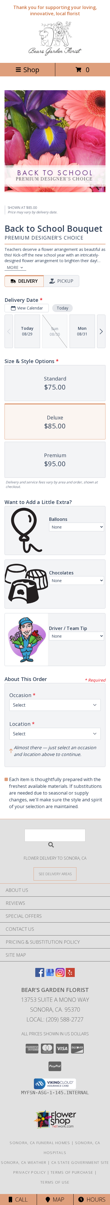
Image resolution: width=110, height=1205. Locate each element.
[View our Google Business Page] (49, 975)
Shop (31, 69)
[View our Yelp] (70, 975)
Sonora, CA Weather (23, 1162)
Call (20, 1199)
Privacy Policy (29, 1172)
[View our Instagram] (60, 975)
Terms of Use (55, 1182)
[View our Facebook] (39, 975)
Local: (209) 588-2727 (55, 1019)
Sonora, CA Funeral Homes (40, 1142)
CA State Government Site (80, 1162)
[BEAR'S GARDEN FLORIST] (55, 54)
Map (57, 1199)
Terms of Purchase (71, 1172)
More (12, 267)
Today (62, 308)
